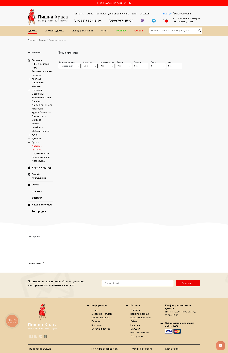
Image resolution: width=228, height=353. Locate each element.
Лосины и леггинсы (37, 147)
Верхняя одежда (54, 31)
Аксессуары (38, 160)
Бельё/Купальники (82, 31)
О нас (90, 13)
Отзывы (144, 13)
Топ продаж (39, 211)
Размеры (101, 13)
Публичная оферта (141, 348)
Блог (134, 13)
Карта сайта (172, 348)
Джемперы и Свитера (39, 118)
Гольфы (36, 101)
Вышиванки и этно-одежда (42, 73)
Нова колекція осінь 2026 (114, 3)
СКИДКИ (138, 31)
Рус (170, 13)
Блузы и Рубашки (41, 97)
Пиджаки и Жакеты (38, 84)
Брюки (35, 142)
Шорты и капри (40, 153)
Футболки (37, 127)
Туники (35, 123)
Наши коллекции (42, 204)
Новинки (121, 31)
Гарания (96, 321)
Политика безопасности (105, 348)
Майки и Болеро (40, 131)
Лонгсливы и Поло (42, 105)
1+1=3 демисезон (41, 64)
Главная (31, 40)
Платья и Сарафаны (38, 92)
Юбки (35, 134)
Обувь (104, 31)
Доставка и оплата (118, 13)
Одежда (32, 31)
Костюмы (37, 78)
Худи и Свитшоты (41, 112)
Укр (165, 13)
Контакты (79, 13)
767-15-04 (89, 21)
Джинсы (36, 138)
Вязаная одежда (41, 157)
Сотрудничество (101, 328)
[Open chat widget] (220, 345)
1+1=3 (34, 67)
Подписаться (188, 283)
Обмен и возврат (101, 317)
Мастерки (37, 108)
